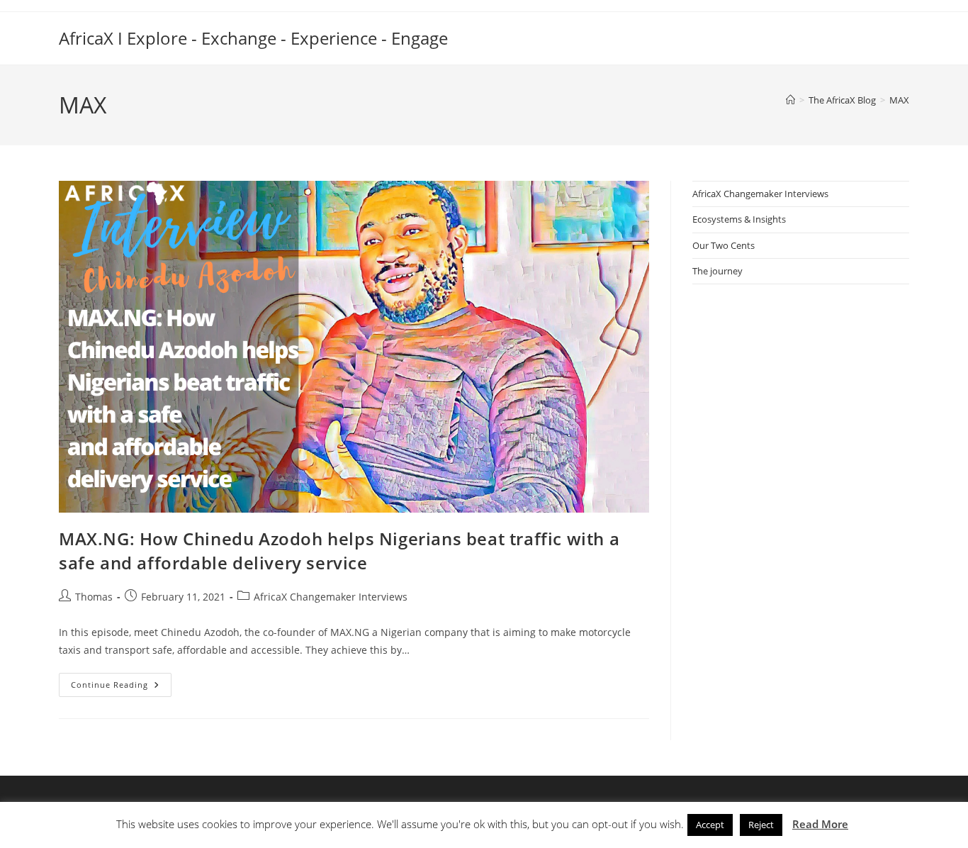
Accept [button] (710, 824)
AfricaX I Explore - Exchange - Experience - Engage (253, 38)
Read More (820, 824)
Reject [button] (761, 824)
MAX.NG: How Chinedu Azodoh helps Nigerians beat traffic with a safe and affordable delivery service (339, 550)
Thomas (94, 596)
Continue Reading (121, 687)
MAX (899, 100)
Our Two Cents (723, 245)
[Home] (790, 100)
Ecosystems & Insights (739, 219)
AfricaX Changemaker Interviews (330, 596)
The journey (717, 270)
